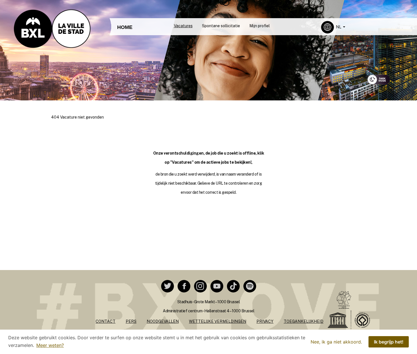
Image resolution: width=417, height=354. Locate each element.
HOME (124, 27)
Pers (131, 321)
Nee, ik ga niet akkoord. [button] (336, 342)
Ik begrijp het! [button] (388, 342)
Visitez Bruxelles (202, 5)
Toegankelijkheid (303, 321)
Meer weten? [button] (50, 345)
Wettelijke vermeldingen (217, 321)
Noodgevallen (163, 321)
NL (339, 27)
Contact (105, 321)
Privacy (264, 321)
